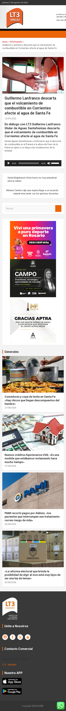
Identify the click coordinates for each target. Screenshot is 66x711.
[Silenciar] (48, 163)
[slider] (55, 163)
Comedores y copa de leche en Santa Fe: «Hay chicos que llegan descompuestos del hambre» (32, 400)
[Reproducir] (8, 163)
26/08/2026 (10, 524)
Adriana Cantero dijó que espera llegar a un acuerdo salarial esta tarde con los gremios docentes (32, 192)
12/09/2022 (10, 118)
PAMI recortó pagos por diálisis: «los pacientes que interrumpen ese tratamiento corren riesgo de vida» (32, 516)
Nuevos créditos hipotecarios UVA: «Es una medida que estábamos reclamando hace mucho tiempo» (32, 458)
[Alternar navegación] (6, 34)
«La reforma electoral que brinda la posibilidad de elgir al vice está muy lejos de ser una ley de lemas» (32, 575)
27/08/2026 (10, 407)
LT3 (41, 706)
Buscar (58, 208)
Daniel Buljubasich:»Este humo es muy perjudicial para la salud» (32, 179)
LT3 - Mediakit (9, 664)
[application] (33, 163)
